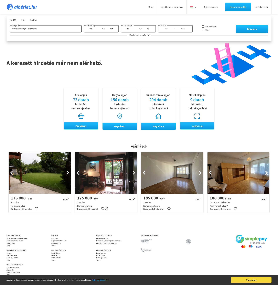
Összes (9, 253)
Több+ (8, 246)
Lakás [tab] (13, 20)
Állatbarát (10, 270)
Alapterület (128, 25)
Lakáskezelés (261, 7)
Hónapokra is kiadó (13, 272)
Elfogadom (251, 279)
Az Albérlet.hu (56, 243)
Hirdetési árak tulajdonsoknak (106, 243)
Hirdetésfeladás (238, 7)
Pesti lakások (55, 253)
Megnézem (80, 125)
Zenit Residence (12, 255)
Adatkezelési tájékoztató (15, 241)
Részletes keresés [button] (137, 35)
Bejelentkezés (210, 7)
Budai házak (100, 255)
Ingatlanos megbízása (172, 7)
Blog (150, 7)
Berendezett (211, 26)
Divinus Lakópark (12, 258)
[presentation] (11, 173)
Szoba (163, 25)
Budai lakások (101, 253)
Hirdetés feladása (102, 238)
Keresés (252, 29)
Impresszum (11, 243)
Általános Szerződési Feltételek (17, 238)
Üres (207, 30)
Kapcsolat (54, 238)
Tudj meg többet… (100, 280)
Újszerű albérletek (13, 268)
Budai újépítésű (101, 258)
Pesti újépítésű (56, 258)
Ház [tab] (23, 20)
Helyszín (16, 25)
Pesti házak (55, 255)
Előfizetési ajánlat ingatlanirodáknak (108, 241)
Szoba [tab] (33, 20)
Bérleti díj (90, 25)
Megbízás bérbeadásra (59, 241)
